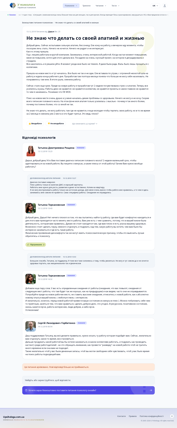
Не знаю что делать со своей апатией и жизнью (77, 22)
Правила (133, 416)
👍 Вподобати (35, 123)
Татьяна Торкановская (51, 204)
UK (154, 5)
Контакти (121, 416)
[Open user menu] (164, 5)
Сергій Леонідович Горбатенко (56, 323)
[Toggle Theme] (172, 416)
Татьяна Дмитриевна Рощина (56, 147)
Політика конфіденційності (152, 416)
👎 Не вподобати (56, 123)
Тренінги (86, 5)
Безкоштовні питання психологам (37, 22)
